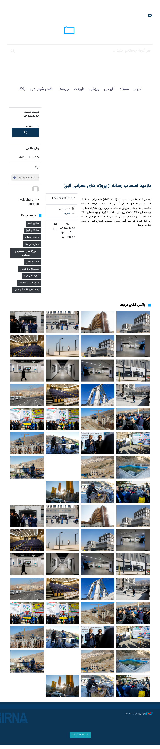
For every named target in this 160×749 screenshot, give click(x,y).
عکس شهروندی (42, 89)
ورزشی (94, 89)
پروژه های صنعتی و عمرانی (26, 253)
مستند (124, 89)
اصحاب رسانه (32, 237)
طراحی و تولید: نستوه (135, 714)
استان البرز (33, 223)
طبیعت (79, 89)
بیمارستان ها (32, 244)
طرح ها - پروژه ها (29, 283)
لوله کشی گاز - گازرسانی (26, 290)
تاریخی (109, 89)
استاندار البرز (32, 230)
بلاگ (21, 89)
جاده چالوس (32, 262)
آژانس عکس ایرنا (80, 30)
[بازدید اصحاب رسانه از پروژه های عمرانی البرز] (98, 142)
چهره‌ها (64, 89)
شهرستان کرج (31, 276)
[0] (25, 132)
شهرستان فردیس (29, 269)
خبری (138, 89)
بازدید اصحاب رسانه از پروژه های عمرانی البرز (107, 186)
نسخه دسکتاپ (80, 735)
